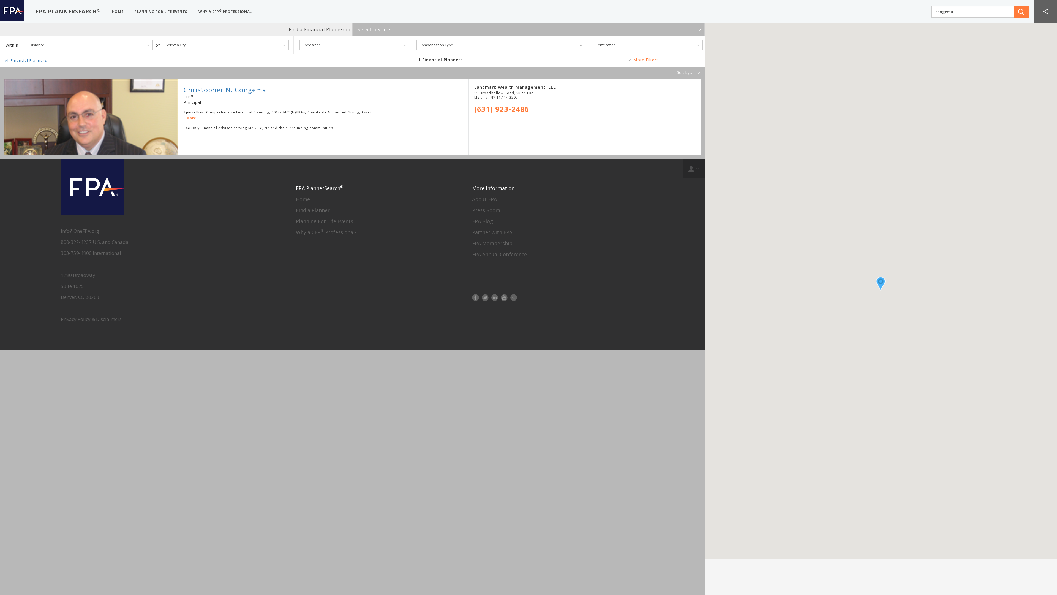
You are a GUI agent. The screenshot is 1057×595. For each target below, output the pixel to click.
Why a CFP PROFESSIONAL (225, 11)
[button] (1045, 11)
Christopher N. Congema (225, 89)
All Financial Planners (26, 60)
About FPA (484, 199)
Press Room (486, 210)
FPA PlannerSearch (68, 11)
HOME (118, 11)
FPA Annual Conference (499, 254)
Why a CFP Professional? (326, 232)
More (191, 117)
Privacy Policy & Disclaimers (91, 319)
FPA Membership (492, 243)
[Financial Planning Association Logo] (12, 11)
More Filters (645, 59)
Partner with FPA (492, 232)
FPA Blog (482, 221)
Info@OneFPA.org (80, 231)
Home (303, 199)
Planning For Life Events (324, 221)
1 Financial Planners (440, 59)
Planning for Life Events (160, 11)
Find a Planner (313, 210)
